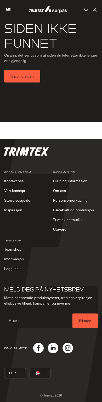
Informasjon (14, 259)
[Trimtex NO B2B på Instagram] (68, 348)
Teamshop (12, 249)
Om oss (59, 191)
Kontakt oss (14, 181)
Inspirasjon (13, 210)
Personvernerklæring (70, 200)
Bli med (85, 321)
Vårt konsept (14, 191)
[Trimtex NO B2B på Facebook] (38, 348)
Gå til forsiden (22, 76)
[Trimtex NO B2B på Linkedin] (53, 348)
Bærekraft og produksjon (73, 210)
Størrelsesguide (17, 200)
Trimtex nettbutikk (67, 220)
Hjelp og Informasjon (70, 181)
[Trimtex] (48, 9)
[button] (8, 10)
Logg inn (11, 269)
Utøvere (59, 229)
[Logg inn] (95, 10)
